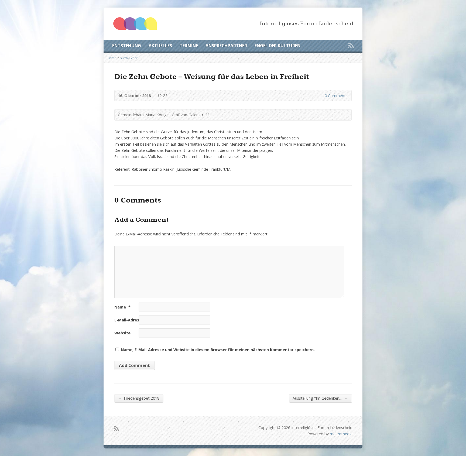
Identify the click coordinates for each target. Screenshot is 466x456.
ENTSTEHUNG (126, 46)
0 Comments (320, 95)
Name (122, 307)
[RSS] (351, 45)
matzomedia (341, 433)
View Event (129, 57)
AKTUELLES (160, 46)
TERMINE (189, 46)
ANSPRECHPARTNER (226, 46)
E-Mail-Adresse (131, 320)
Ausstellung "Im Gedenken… (320, 398)
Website (122, 332)
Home (111, 57)
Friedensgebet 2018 (138, 398)
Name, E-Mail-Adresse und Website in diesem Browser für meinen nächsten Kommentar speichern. (218, 349)
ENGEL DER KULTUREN (277, 46)
